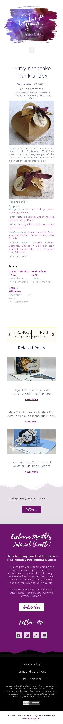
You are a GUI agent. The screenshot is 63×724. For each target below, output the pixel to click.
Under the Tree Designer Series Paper (31, 218)
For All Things (35, 209)
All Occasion (44, 92)
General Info (45, 95)
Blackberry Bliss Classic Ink (29, 224)
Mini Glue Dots (39, 248)
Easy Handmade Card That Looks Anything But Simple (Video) (31, 464)
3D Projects (31, 92)
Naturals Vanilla (26, 216)
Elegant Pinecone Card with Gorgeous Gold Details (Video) (31, 392)
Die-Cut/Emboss (30, 95)
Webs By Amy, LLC (31, 718)
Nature (32, 98)
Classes (18, 95)
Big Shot (48, 231)
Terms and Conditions (31, 672)
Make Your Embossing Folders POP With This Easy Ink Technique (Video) (31, 414)
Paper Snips (34, 231)
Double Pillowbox (15, 289)
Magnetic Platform (19, 235)
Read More (31, 399)
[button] (31, 50)
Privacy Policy (31, 664)
